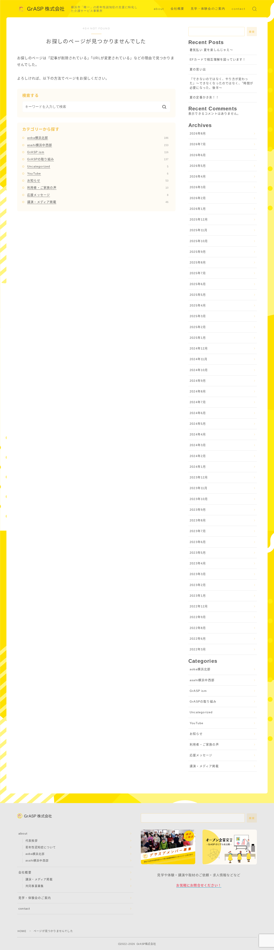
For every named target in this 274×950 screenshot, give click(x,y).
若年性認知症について (40, 847)
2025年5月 (198, 294)
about (159, 9)
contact (238, 9)
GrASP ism (97, 152)
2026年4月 (198, 176)
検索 (252, 32)
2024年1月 (198, 466)
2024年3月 (198, 445)
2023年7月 (198, 531)
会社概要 (177, 8)
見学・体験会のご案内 (208, 8)
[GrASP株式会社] (41, 9)
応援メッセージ (97, 195)
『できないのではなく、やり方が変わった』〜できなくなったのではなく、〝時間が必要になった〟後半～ (221, 83)
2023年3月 (198, 574)
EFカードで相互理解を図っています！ (218, 59)
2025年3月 (198, 316)
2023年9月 (198, 509)
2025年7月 (198, 273)
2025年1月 (198, 337)
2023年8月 (198, 520)
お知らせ (97, 180)
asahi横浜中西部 (97, 145)
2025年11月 (199, 230)
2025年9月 (198, 251)
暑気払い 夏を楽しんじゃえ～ (211, 50)
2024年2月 (198, 456)
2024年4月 (198, 434)
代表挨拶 (31, 840)
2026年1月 (198, 208)
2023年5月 (198, 552)
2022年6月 (198, 638)
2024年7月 (198, 402)
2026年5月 (198, 165)
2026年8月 (198, 133)
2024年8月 (198, 391)
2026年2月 (198, 198)
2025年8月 (198, 262)
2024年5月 (198, 423)
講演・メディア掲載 (97, 202)
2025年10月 (199, 241)
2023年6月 (198, 542)
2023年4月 (198, 563)
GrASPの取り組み (97, 159)
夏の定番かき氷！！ (204, 97)
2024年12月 (199, 348)
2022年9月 (198, 617)
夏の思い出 (198, 69)
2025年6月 (198, 284)
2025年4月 (198, 305)
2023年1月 (198, 595)
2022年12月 (199, 606)
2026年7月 (198, 144)
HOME (22, 931)
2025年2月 (198, 327)
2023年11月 (199, 488)
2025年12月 (199, 219)
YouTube (97, 173)
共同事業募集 (34, 886)
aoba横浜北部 (97, 137)
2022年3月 (198, 649)
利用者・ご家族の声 (97, 187)
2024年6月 (198, 413)
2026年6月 (198, 155)
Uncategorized (97, 166)
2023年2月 (198, 585)
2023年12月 (199, 477)
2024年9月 (198, 380)
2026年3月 (198, 187)
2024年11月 (199, 359)
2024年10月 (199, 370)
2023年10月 (199, 499)
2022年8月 (198, 628)
